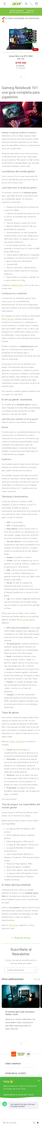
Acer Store (13, 925)
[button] (4, 3)
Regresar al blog (22, 938)
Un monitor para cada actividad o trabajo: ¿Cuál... (20, 1013)
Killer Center (7, 319)
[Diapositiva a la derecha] (26, 77)
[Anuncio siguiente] (37, 11)
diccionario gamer (27, 620)
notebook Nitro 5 (17, 285)
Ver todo (36, 979)
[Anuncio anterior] (4, 11)
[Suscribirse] (34, 970)
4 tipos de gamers (16, 741)
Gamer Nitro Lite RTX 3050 (21, 56)
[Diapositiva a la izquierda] (15, 77)
